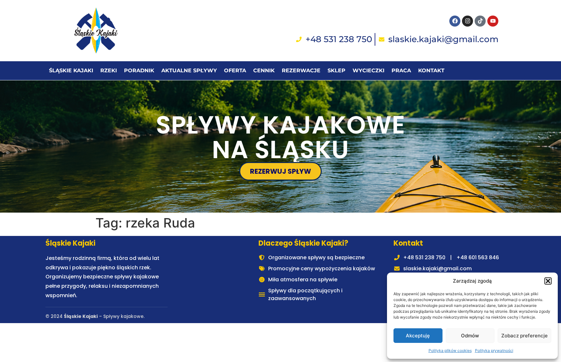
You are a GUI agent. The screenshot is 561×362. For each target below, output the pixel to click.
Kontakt (431, 70)
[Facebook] (454, 21)
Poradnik (139, 70)
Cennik (264, 70)
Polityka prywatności (494, 350)
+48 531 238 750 (424, 257)
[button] (548, 281)
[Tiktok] (480, 21)
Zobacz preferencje (524, 336)
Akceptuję (418, 336)
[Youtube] (492, 21)
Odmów (470, 336)
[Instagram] (467, 21)
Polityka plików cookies (450, 350)
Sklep (336, 70)
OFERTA (235, 70)
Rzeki (108, 70)
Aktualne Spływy (189, 70)
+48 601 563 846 (477, 257)
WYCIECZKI (368, 70)
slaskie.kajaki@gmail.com (437, 268)
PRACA (401, 70)
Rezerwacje (301, 70)
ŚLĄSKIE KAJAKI (71, 70)
